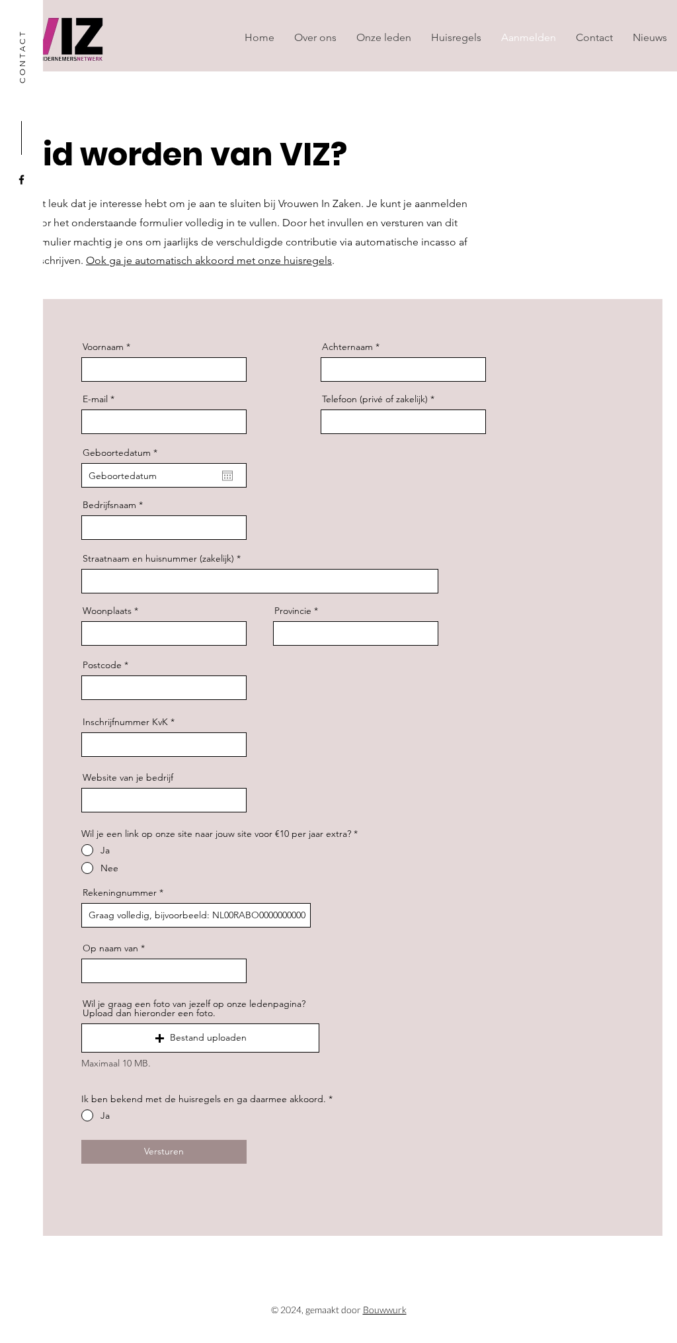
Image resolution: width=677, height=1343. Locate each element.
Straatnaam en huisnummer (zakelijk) (158, 558)
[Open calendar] (227, 475)
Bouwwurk (385, 1309)
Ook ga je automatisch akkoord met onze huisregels (209, 260)
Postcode (102, 665)
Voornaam (103, 346)
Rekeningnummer (121, 892)
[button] (200, 1038)
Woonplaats (107, 610)
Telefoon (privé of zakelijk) (375, 399)
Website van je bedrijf (128, 777)
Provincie (292, 610)
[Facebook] (21, 179)
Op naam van (110, 948)
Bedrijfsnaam (109, 504)
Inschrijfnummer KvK (125, 721)
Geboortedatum (123, 452)
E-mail (95, 399)
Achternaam (347, 346)
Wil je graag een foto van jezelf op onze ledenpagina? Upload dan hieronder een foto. (194, 1008)
